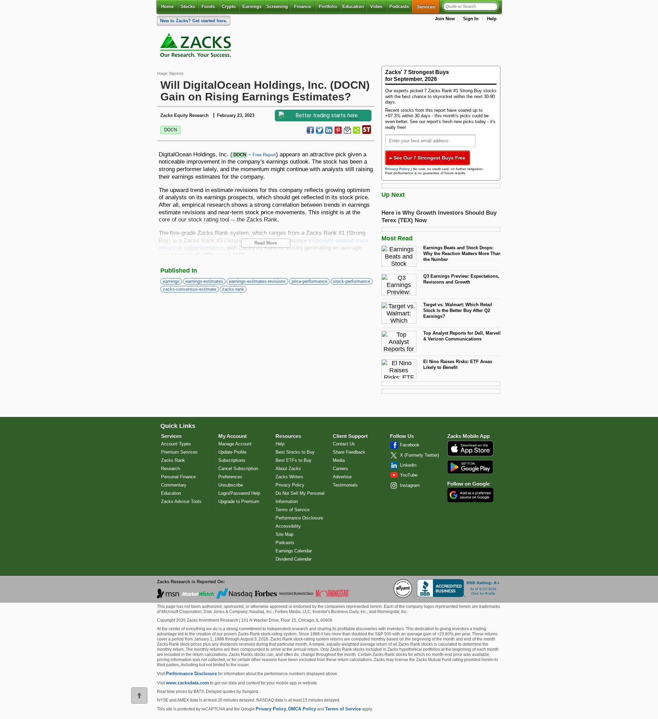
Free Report (264, 154)
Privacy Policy (397, 169)
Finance (302, 6)
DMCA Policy (302, 708)
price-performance (309, 281)
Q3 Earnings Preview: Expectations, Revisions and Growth (461, 279)
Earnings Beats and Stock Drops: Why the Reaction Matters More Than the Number (462, 253)
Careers (340, 468)
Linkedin (408, 465)
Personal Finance (178, 476)
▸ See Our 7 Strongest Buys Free (427, 157)
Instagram (410, 485)
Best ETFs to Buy (294, 460)
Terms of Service (292, 509)
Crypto (229, 6)
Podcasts (399, 6)
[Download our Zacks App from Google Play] (470, 467)
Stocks (188, 6)
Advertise (342, 476)
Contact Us (344, 443)
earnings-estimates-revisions (257, 281)
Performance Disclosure (299, 517)
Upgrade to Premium (238, 501)
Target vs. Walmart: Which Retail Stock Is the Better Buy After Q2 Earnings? (457, 310)
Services (428, 6)
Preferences (230, 476)
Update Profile (232, 452)
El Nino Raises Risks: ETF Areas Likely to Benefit (457, 364)
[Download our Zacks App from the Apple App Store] (470, 455)
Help (492, 18)
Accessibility (288, 526)
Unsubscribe (230, 485)
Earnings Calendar (294, 550)
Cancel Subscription (238, 468)
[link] (196, 46)
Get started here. (193, 20)
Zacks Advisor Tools (181, 501)
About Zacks (288, 468)
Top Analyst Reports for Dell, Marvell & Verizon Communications (462, 336)
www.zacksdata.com (187, 682)
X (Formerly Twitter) (419, 455)
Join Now (445, 18)
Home (167, 6)
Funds (208, 6)
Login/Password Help (239, 493)
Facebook (409, 444)
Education (353, 6)
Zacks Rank (173, 460)
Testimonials (345, 485)
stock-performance (351, 281)
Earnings (251, 6)
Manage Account (235, 443)
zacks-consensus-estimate (189, 289)
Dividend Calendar (294, 559)
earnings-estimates (204, 281)
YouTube (408, 475)
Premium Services (179, 452)
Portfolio (328, 6)
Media (339, 460)
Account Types (176, 443)
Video (376, 6)
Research (170, 468)
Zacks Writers (289, 476)
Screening (277, 6)
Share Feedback (349, 452)
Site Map (284, 534)
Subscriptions (231, 460)
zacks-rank (233, 289)
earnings (171, 281)
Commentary (173, 485)
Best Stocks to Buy (295, 452)
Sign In (470, 18)
